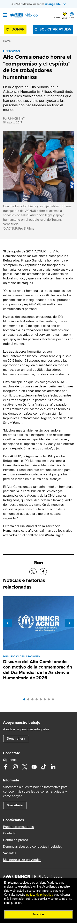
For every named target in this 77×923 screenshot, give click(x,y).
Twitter (24, 766)
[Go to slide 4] (38, 700)
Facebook (5, 766)
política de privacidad (39, 894)
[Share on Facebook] (43, 571)
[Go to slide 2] (29, 700)
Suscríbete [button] (15, 805)
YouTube (34, 766)
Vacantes (9, 853)
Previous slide (7, 623)
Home (7, 41)
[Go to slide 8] (54, 700)
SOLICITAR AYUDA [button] (55, 29)
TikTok (43, 766)
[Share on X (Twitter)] (33, 571)
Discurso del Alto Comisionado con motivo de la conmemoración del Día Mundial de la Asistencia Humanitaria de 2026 (37, 669)
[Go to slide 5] (42, 700)
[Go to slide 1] (25, 700)
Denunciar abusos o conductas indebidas (32, 846)
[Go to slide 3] (33, 700)
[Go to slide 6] (46, 700)
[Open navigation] (5, 15)
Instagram (15, 766)
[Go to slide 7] (50, 700)
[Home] (24, 15)
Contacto (9, 833)
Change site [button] (53, 4)
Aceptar (38, 914)
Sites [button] (71, 17)
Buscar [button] (57, 17)
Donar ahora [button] (16, 738)
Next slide (69, 623)
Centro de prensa (15, 840)
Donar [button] (64, 17)
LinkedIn (53, 766)
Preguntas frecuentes (18, 826)
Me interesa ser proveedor (22, 859)
